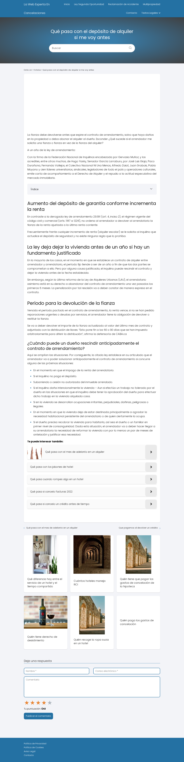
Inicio (67, 4)
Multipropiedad (151, 4)
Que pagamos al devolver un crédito (138, 527)
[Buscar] (129, 47)
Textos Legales (149, 13)
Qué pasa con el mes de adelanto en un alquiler (51, 527)
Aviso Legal (29, 751)
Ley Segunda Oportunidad (89, 4)
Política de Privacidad (35, 743)
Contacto (131, 13)
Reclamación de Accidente (123, 4)
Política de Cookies (34, 747)
